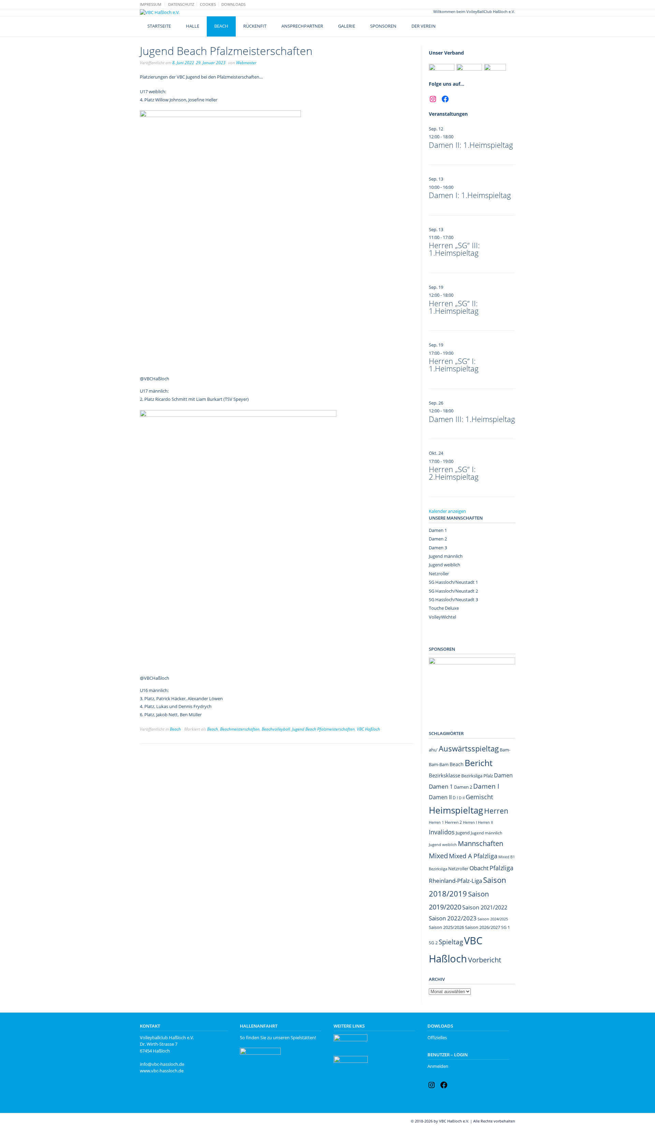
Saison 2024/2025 (493, 918)
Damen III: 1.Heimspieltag (472, 419)
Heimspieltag (456, 810)
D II (462, 797)
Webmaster (246, 63)
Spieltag (451, 941)
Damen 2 (438, 539)
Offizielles (437, 1037)
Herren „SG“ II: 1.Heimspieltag (454, 307)
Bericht (479, 762)
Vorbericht (484, 959)
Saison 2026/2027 (482, 927)
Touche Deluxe (444, 608)
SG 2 (433, 943)
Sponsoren (383, 26)
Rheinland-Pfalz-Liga (455, 881)
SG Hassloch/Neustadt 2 (453, 591)
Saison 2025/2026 (446, 927)
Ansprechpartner (302, 26)
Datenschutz (181, 4)
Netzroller (439, 573)
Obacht (479, 868)
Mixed (438, 855)
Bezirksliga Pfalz (477, 776)
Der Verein (423, 26)
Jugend (463, 833)
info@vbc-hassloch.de (162, 1064)
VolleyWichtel (442, 617)
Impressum (150, 4)
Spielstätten (303, 1037)
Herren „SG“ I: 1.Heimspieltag (454, 364)
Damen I (486, 786)
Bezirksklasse (444, 775)
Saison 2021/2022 (484, 907)
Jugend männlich (446, 556)
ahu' (433, 750)
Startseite (159, 26)
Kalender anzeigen (447, 511)
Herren (496, 811)
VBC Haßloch (368, 729)
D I (455, 797)
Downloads (233, 4)
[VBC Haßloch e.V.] (159, 12)
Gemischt (479, 797)
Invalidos (442, 832)
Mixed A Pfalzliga (473, 855)
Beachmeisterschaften (240, 729)
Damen (503, 775)
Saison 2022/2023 (453, 918)
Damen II (440, 797)
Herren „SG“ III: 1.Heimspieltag (454, 249)
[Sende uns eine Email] (505, 4)
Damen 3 (438, 548)
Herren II (485, 822)
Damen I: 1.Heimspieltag (470, 195)
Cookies (208, 4)
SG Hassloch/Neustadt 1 (453, 582)
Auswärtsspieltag (469, 748)
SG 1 (505, 927)
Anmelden (437, 1066)
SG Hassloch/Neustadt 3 (453, 599)
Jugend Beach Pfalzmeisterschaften (323, 729)
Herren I (470, 822)
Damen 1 (438, 530)
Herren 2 (453, 822)
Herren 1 (436, 822)
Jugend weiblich (444, 565)
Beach (221, 26)
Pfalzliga (501, 867)
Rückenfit (254, 26)
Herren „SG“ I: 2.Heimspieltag (454, 473)
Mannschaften (480, 843)
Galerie (346, 26)
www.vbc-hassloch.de (162, 1071)
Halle (192, 26)
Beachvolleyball (276, 729)
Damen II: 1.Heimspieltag (471, 145)
